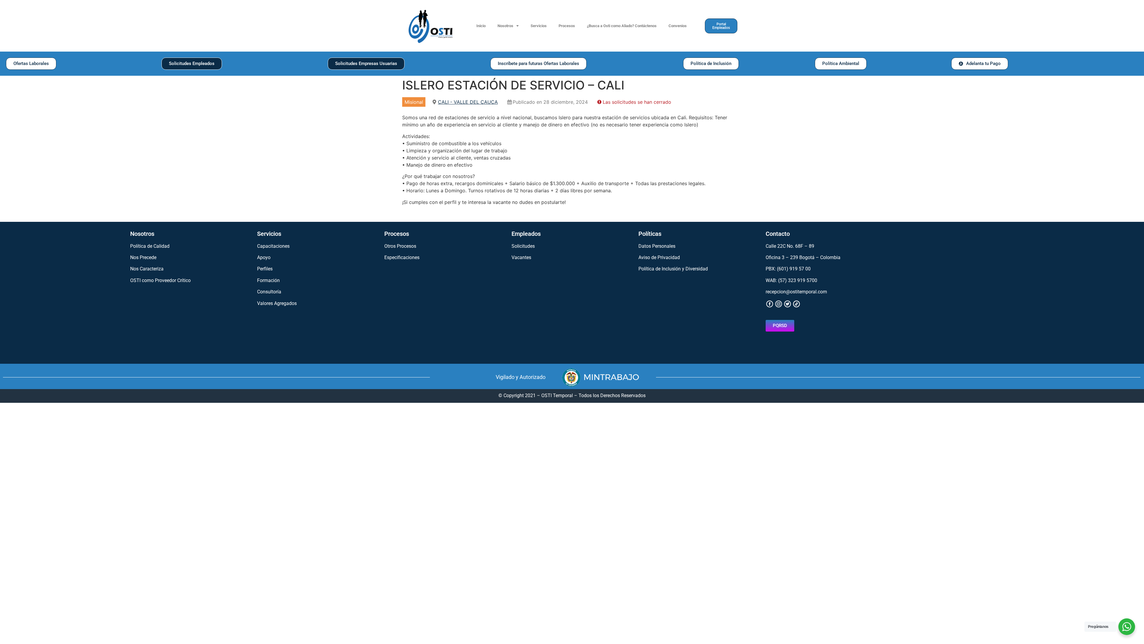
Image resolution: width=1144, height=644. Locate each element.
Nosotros (505, 26)
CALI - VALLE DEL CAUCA (468, 102)
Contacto (778, 233)
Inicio (481, 26)
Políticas (649, 233)
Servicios (539, 26)
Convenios (678, 26)
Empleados (526, 233)
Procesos (567, 26)
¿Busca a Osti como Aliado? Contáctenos (622, 26)
